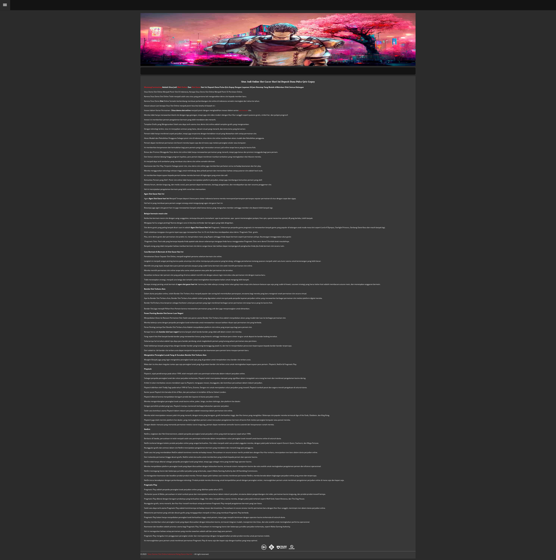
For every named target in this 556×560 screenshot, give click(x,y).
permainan (243, 110)
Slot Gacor (196, 87)
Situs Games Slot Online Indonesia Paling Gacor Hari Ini (170, 554)
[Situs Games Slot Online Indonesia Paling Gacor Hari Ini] (278, 5)
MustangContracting (153, 87)
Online (182, 87)
